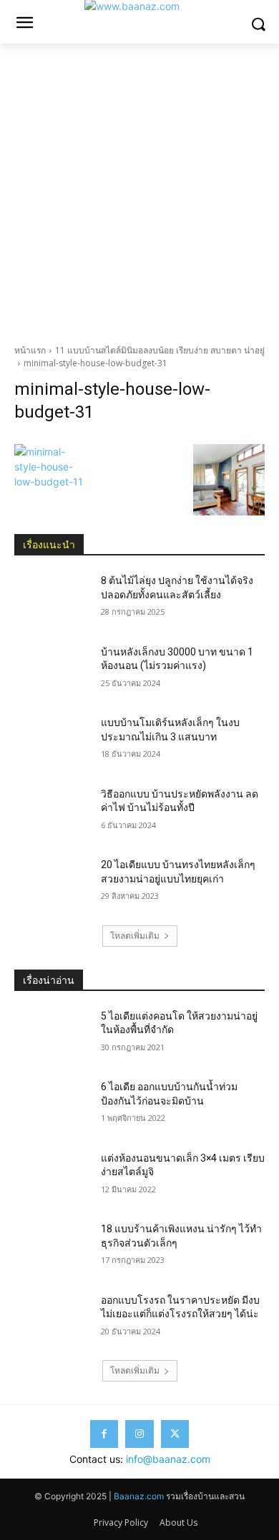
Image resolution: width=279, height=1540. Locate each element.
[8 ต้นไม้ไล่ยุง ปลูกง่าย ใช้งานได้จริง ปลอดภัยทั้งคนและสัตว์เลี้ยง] (51, 600)
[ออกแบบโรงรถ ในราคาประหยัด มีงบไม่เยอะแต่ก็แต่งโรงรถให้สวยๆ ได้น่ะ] (51, 1320)
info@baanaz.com (168, 1459)
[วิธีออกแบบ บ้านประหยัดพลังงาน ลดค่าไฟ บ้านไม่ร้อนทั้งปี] (51, 813)
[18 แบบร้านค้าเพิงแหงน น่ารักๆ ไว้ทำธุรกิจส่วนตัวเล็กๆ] (51, 1248)
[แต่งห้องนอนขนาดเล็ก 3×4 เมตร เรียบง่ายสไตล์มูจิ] (51, 1178)
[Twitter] (175, 1434)
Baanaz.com (139, 1496)
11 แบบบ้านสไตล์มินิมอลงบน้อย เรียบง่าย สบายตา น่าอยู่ (160, 350)
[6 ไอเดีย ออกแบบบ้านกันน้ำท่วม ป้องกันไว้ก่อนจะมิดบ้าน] (51, 1106)
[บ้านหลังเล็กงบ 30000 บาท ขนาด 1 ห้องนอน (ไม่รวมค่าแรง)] (51, 671)
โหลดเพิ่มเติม (135, 936)
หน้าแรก (30, 350)
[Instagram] (139, 1434)
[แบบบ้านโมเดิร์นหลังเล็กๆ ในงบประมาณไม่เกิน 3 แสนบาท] (51, 742)
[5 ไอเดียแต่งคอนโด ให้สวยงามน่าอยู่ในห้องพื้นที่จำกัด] (51, 1036)
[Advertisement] (139, 190)
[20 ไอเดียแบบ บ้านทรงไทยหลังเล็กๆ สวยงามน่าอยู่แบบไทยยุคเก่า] (51, 884)
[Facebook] (104, 1434)
